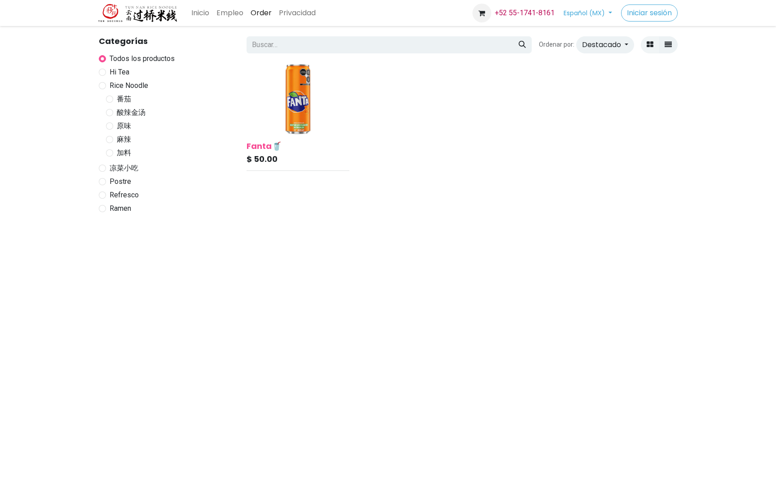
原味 (124, 126)
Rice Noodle (129, 85)
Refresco (124, 195)
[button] (605, 44)
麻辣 (124, 139)
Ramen (120, 208)
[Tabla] (650, 44)
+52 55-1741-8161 (525, 13)
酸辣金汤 (131, 112)
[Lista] (668, 44)
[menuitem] (200, 13)
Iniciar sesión (649, 13)
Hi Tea (119, 72)
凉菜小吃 (124, 168)
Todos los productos (142, 58)
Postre (120, 181)
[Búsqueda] (522, 44)
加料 (124, 152)
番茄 (124, 99)
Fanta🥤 (264, 146)
